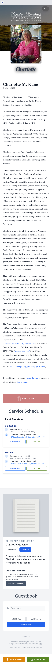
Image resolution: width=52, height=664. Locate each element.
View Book (12, 549)
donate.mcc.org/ (22, 351)
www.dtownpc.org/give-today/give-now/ (27, 366)
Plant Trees (37, 442)
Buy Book (25, 549)
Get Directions (15, 442)
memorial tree (32, 377)
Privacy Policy (19, 644)
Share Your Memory (16, 583)
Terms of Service (32, 644)
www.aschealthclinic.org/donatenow (19, 343)
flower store (22, 381)
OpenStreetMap (28, 647)
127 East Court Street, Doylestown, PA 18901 (27, 437)
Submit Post (26, 624)
